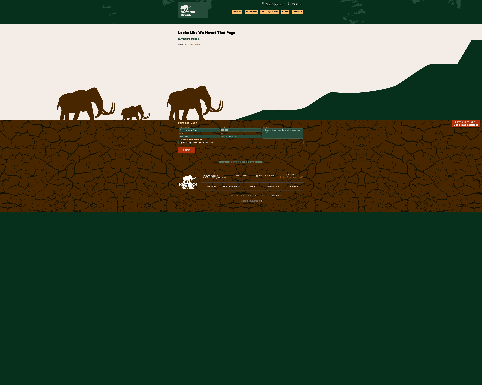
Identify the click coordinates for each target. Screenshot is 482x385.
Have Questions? (466, 123)
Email (223, 133)
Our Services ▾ (251, 12)
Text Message (207, 142)
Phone (223, 127)
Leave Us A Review (266, 176)
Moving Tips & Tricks (269, 12)
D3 (262, 201)
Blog (252, 186)
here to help (195, 44)
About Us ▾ (237, 12)
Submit (186, 150)
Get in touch (275, 196)
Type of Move (184, 127)
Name (181, 134)
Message (266, 127)
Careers (285, 12)
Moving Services (231, 186)
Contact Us (297, 12)
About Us (211, 186)
